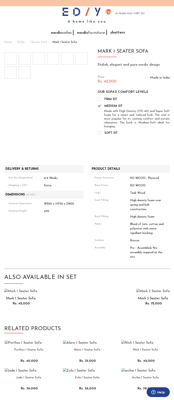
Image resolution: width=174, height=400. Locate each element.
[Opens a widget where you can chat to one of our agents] (158, 392)
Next (87, 48)
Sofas (21, 42)
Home (8, 42)
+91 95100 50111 (123, 13)
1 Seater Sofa (38, 42)
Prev (8, 48)
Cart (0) (139, 13)
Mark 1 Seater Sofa (64, 42)
